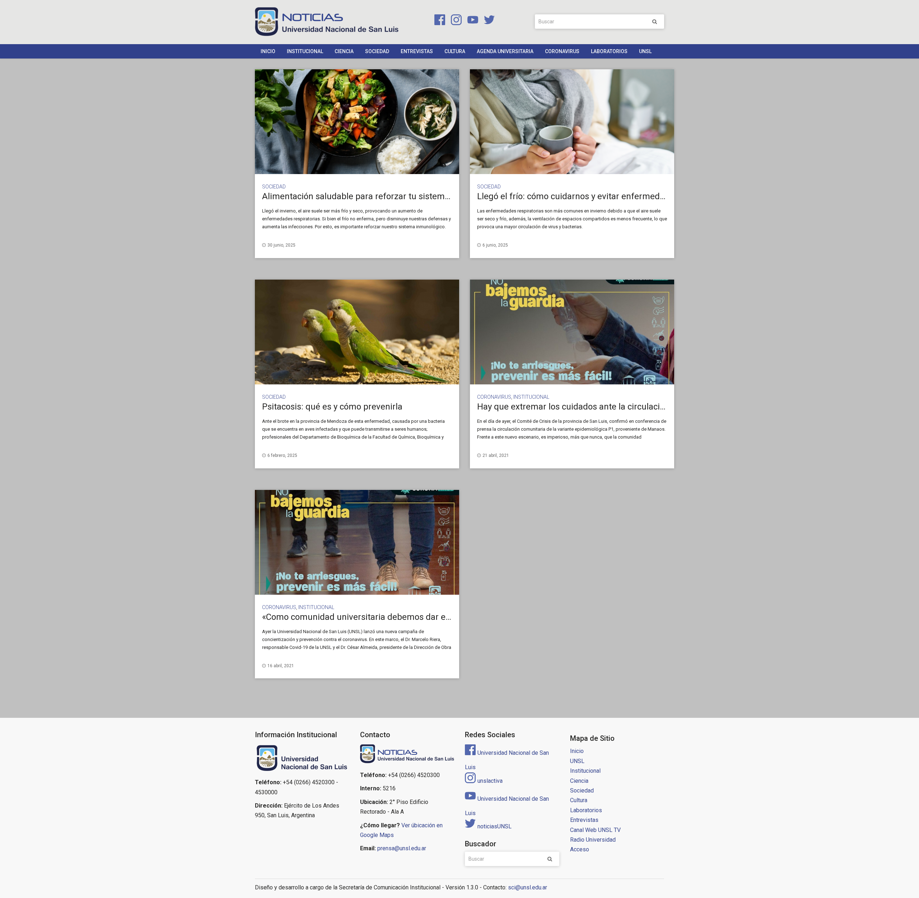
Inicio (268, 51)
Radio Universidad (593, 839)
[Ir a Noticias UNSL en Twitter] (487, 21)
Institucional (305, 51)
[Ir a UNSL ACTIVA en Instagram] (455, 21)
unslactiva (490, 780)
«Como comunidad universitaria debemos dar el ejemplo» (373, 617)
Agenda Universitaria (505, 51)
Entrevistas (417, 51)
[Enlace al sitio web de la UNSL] (302, 758)
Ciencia (344, 51)
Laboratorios (609, 51)
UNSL (645, 51)
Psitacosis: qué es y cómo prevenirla (332, 407)
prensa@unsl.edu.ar (401, 848)
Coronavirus (562, 51)
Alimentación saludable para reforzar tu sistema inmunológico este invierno (409, 196)
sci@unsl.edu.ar (527, 887)
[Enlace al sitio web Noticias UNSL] (407, 754)
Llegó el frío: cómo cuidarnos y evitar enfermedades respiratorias (603, 196)
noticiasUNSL (494, 826)
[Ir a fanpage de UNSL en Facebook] (438, 21)
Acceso (579, 849)
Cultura (454, 51)
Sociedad (377, 51)
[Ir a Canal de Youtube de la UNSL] (471, 21)
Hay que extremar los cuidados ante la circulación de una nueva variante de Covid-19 (641, 407)
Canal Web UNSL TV (595, 830)
